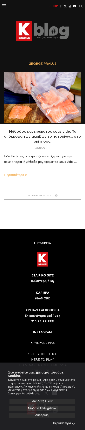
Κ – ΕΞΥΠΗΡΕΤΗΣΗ (42, 354)
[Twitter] (65, 6)
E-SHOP (52, 6)
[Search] (81, 6)
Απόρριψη (41, 415)
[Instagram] (70, 6)
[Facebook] (61, 6)
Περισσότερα (62, 423)
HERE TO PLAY (42, 359)
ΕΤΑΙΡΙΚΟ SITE (43, 275)
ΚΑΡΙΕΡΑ (42, 292)
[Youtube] (74, 6)
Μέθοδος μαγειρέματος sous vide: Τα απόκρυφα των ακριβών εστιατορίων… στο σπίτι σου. (42, 137)
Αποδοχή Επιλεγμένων (41, 408)
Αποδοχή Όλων (42, 401)
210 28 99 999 (42, 321)
